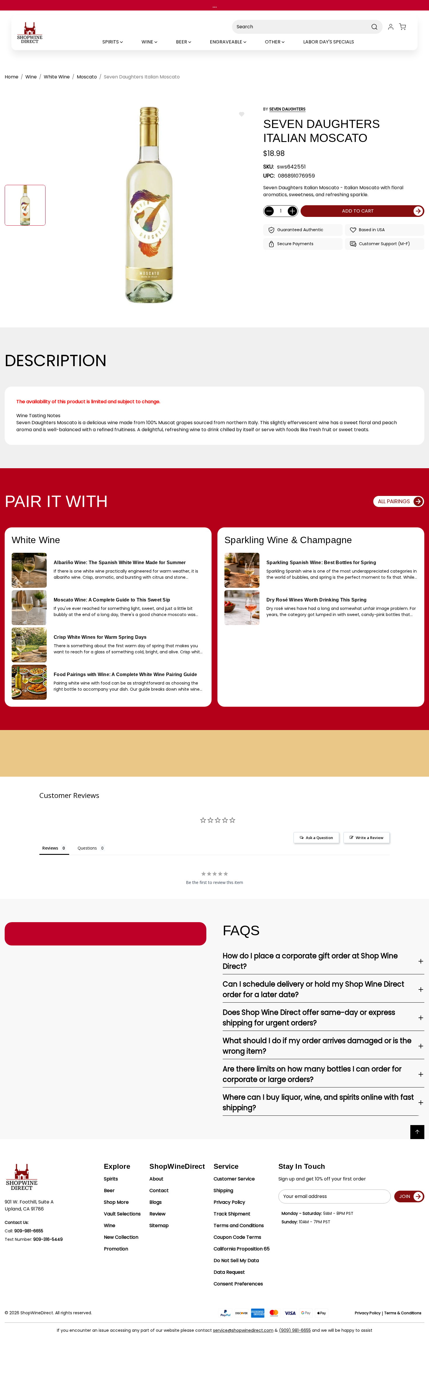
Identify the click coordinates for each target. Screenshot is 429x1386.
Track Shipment (232, 1213)
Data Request (229, 1272)
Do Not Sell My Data (236, 1260)
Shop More (116, 1202)
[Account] (390, 26)
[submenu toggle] (126, 41)
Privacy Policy (229, 1202)
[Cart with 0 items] (406, 26)
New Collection (121, 1237)
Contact (159, 1190)
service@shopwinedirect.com (243, 1330)
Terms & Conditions (402, 1313)
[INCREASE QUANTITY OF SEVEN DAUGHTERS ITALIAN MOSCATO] (292, 211)
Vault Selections (122, 1213)
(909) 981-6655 (295, 1330)
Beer (109, 1190)
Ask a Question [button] (319, 837)
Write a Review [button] (369, 837)
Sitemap (159, 1225)
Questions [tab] (87, 848)
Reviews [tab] (50, 848)
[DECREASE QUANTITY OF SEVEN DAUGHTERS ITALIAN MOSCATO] (269, 211)
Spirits (111, 1179)
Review (157, 1213)
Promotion (116, 1248)
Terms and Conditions (239, 1225)
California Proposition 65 (242, 1248)
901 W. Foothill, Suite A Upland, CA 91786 (29, 1205)
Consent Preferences (238, 1283)
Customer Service (234, 1179)
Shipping (223, 1190)
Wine (109, 1225)
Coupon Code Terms (237, 1237)
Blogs (155, 1202)
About (156, 1179)
